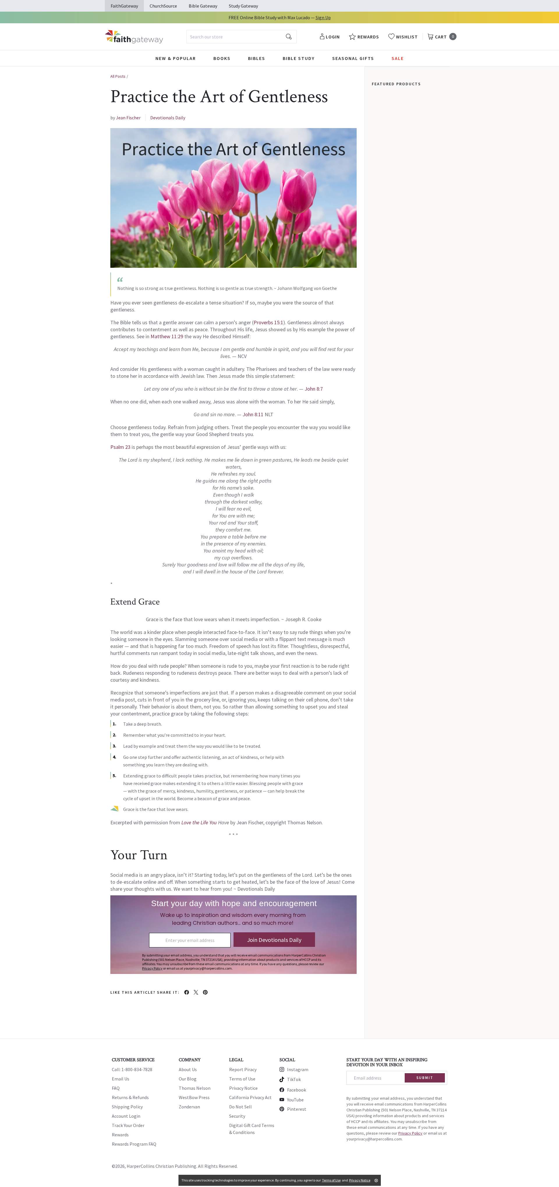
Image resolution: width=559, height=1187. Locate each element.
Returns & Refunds (130, 1097)
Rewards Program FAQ (134, 1144)
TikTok (294, 1079)
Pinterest (296, 1109)
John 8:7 (314, 388)
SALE (398, 58)
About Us (188, 1069)
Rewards (120, 1135)
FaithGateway (124, 6)
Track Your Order (128, 1125)
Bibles (256, 58)
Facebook (296, 1090)
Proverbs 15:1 (268, 322)
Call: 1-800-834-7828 (132, 1069)
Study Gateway (243, 6)
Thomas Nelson (194, 1088)
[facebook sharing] (186, 992)
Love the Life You (199, 822)
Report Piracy (242, 1069)
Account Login (126, 1116)
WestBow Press (194, 1097)
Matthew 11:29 (167, 336)
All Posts (117, 76)
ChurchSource (163, 6)
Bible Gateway (203, 6)
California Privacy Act (250, 1097)
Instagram (297, 1069)
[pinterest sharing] (205, 992)
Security (237, 1116)
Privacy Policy (410, 1133)
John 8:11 (253, 414)
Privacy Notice (243, 1088)
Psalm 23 (120, 447)
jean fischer (128, 118)
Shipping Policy (127, 1107)
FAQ (116, 1088)
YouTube (295, 1100)
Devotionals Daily (167, 118)
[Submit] (289, 37)
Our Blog (188, 1079)
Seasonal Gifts (353, 58)
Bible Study (299, 58)
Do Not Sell (240, 1107)
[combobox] (241, 36)
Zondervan (189, 1107)
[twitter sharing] (196, 992)
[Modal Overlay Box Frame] (233, 934)
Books (222, 58)
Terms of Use (242, 1079)
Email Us (120, 1079)
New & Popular (175, 58)
